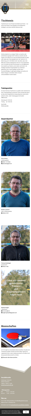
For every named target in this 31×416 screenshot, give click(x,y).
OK (26, 412)
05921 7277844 (6, 162)
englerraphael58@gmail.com (10, 312)
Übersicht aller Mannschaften (10, 357)
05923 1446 (5, 266)
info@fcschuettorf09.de (7, 385)
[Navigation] (27, 4)
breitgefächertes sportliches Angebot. (20, 405)
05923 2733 (5, 213)
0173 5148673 (6, 311)
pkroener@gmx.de (7, 163)
